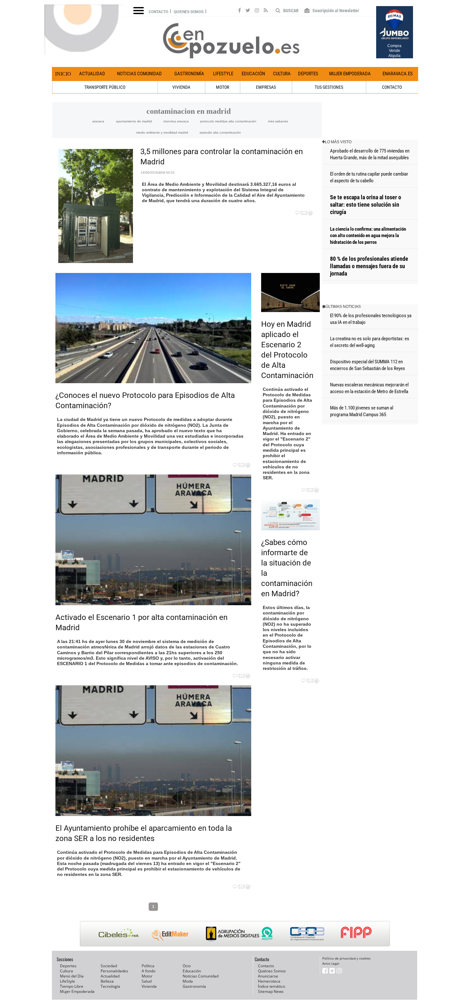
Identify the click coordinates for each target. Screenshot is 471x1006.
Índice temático (271, 986)
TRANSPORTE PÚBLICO (104, 87)
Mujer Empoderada (350, 74)
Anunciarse (268, 976)
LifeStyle (223, 74)
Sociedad (109, 966)
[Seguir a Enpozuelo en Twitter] (248, 11)
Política (148, 966)
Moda (188, 981)
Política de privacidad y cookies (346, 958)
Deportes (308, 74)
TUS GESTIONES (329, 87)
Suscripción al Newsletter (335, 10)
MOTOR (222, 87)
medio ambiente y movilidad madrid (162, 132)
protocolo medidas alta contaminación (228, 121)
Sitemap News (271, 991)
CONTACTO (392, 87)
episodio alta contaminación (220, 132)
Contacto (158, 12)
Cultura (282, 74)
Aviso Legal (330, 963)
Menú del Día (72, 976)
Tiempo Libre (71, 986)
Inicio (63, 74)
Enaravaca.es (398, 74)
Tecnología (110, 986)
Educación (253, 74)
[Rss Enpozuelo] (266, 11)
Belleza (107, 981)
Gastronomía (189, 74)
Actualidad (92, 74)
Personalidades (114, 971)
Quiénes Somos (272, 971)
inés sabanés (278, 121)
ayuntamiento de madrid (134, 121)
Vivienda (149, 986)
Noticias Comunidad (139, 74)
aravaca (98, 121)
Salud (147, 981)
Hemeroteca (269, 981)
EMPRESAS (266, 87)
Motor (147, 976)
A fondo (148, 971)
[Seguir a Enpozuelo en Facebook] (239, 11)
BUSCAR (290, 10)
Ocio (187, 966)
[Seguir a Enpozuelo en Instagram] (257, 11)
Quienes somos (188, 12)
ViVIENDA (181, 87)
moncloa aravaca (176, 121)
